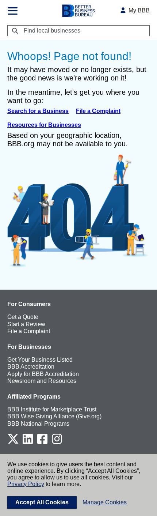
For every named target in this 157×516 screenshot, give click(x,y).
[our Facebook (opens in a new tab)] (42, 443)
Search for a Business (38, 111)
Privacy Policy (25, 484)
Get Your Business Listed (40, 360)
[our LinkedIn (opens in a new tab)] (28, 443)
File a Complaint (98, 111)
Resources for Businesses (44, 125)
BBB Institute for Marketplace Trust (51, 409)
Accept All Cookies (42, 502)
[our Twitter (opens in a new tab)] (13, 443)
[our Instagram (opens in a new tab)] (57, 443)
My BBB (139, 10)
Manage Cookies (105, 502)
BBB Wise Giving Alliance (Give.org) (54, 416)
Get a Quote (22, 317)
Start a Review (26, 324)
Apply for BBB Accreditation (43, 374)
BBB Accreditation (30, 367)
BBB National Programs (38, 424)
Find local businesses (52, 30)
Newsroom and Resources (41, 381)
